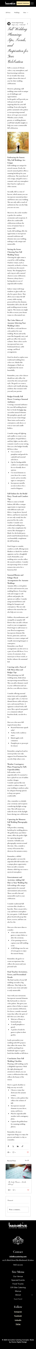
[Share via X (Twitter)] (13, 1146)
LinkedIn (18, 1320)
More (24, 12)
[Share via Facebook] (8, 1146)
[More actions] (27, 23)
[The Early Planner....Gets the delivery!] (18, 1171)
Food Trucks (18, 1283)
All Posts (8, 12)
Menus (18, 1291)
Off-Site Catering (18, 1287)
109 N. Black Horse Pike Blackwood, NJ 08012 (18, 1260)
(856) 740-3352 (18, 1265)
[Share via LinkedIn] (18, 1146)
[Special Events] (32, 1280)
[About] (32, 1295)
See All (27, 1160)
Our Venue (18, 1276)
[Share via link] (22, 1146)
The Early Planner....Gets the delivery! (17, 1183)
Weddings (16, 12)
